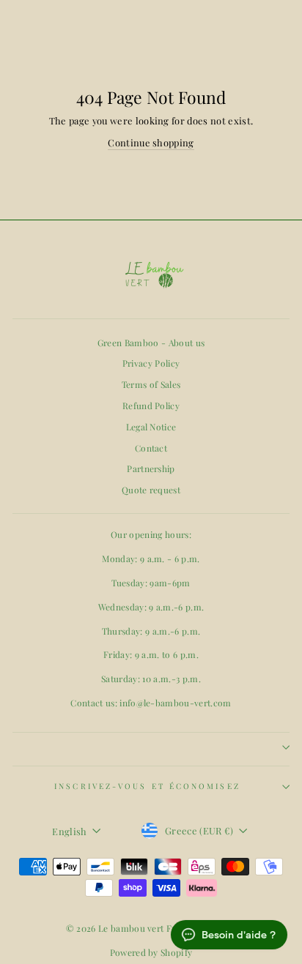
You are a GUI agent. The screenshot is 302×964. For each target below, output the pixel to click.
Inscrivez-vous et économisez (147, 786)
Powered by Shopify (151, 952)
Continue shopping (151, 142)
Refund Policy (151, 405)
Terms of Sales (151, 384)
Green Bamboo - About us (151, 342)
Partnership (151, 468)
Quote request (151, 490)
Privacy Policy (151, 363)
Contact (151, 448)
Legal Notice (151, 427)
